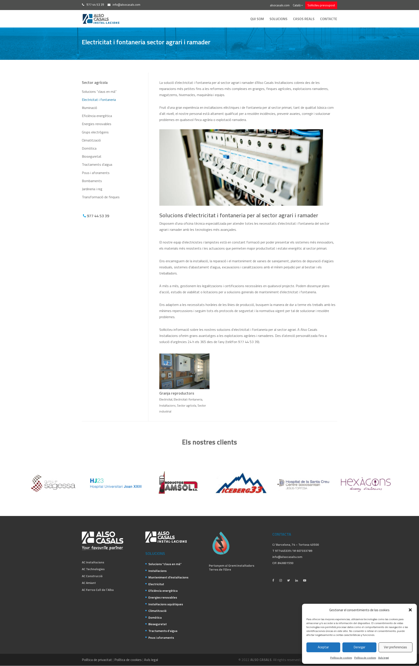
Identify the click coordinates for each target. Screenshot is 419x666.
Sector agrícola (186, 405)
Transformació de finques (101, 197)
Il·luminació (89, 107)
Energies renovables (96, 123)
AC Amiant (89, 582)
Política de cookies (341, 658)
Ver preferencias (395, 647)
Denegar (359, 647)
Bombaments (92, 180)
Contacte (328, 19)
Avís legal (383, 658)
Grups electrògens (95, 132)
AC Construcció (92, 576)
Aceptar (323, 647)
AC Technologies (93, 569)
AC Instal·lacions (93, 562)
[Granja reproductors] (184, 371)
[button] (410, 610)
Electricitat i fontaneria (99, 99)
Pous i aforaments (96, 172)
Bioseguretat (91, 156)
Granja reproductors (176, 393)
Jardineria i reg (92, 189)
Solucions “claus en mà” (99, 91)
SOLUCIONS (155, 553)
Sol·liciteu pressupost (321, 5)
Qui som (257, 19)
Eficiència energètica (97, 115)
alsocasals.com (280, 5)
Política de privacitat (97, 659)
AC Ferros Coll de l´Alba (98, 589)
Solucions (278, 19)
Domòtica (89, 148)
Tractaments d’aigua (97, 164)
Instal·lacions (167, 405)
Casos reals (303, 19)
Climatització (91, 140)
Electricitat (165, 399)
